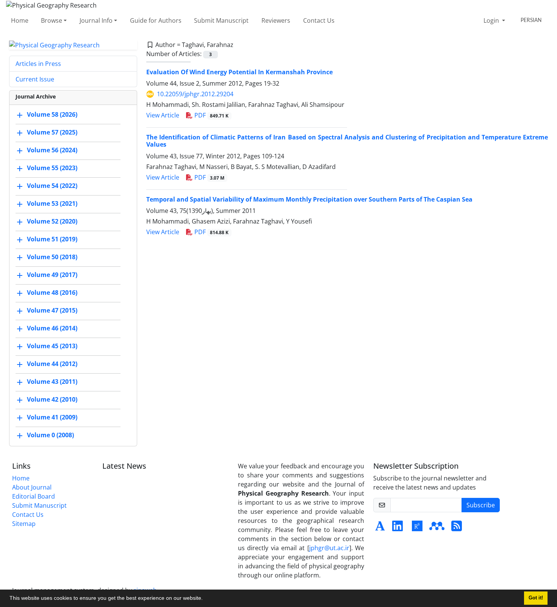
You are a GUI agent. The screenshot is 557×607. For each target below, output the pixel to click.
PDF (211, 115)
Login (492, 20)
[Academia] (380, 528)
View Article (162, 115)
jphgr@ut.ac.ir (329, 548)
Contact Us (319, 20)
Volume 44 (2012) (52, 364)
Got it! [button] (536, 598)
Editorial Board (33, 496)
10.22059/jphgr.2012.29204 (195, 94)
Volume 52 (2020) (52, 221)
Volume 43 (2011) (52, 382)
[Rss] (456, 528)
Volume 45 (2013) (52, 346)
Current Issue (35, 79)
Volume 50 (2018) (52, 257)
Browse (51, 20)
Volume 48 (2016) (52, 293)
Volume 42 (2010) (52, 400)
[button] (205, 599)
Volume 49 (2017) (52, 275)
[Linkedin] (397, 528)
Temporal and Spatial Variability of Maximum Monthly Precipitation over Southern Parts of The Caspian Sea (309, 199)
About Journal (32, 487)
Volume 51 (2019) (52, 239)
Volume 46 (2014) (52, 328)
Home (19, 20)
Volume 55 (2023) (52, 168)
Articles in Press (38, 63)
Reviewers (275, 20)
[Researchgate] (417, 528)
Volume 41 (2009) (52, 417)
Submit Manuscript (221, 20)
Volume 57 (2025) (52, 132)
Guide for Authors (155, 20)
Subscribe (480, 505)
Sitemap (24, 523)
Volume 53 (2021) (52, 204)
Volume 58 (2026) (52, 115)
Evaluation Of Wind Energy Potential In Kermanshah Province (239, 72)
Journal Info (96, 20)
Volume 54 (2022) (52, 186)
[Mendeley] (437, 528)
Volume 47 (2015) (52, 311)
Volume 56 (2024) (52, 150)
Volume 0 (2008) (50, 435)
